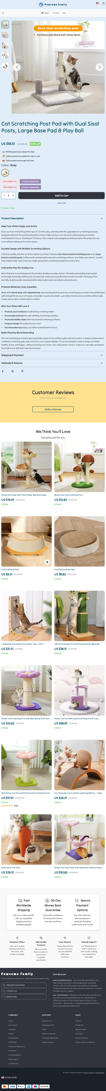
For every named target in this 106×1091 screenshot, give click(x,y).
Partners (12, 1051)
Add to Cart (61, 195)
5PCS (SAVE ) (10, 187)
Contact (56, 13)
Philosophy (13, 1059)
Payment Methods (50, 1038)
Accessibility (100, 1073)
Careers (12, 1029)
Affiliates (13, 1042)
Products (79, 1025)
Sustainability (15, 1055)
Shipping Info (48, 1025)
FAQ (44, 1029)
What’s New (80, 1029)
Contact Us (47, 1021)
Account (79, 1033)
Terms (86, 1073)
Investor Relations (17, 1046)
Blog (64, 13)
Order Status (48, 1042)
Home (78, 1021)
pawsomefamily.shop (62, 980)
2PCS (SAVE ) (10, 181)
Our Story (13, 1025)
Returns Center (49, 1033)
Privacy (91, 1073)
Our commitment (60, 995)
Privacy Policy (81, 1038)
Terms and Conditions (85, 1042)
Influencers (14, 1038)
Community (13, 1063)
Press (11, 1033)
